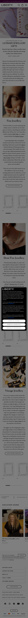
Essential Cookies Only (14, 324)
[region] (14, 309)
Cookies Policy (11, 303)
